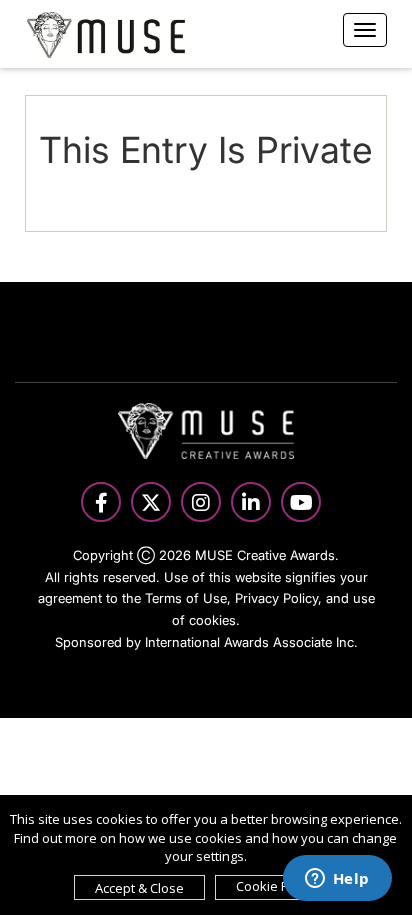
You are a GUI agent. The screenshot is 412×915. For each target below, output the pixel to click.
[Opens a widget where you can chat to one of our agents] (337, 880)
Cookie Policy (276, 886)
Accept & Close (139, 888)
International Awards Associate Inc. (251, 642)
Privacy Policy (276, 598)
